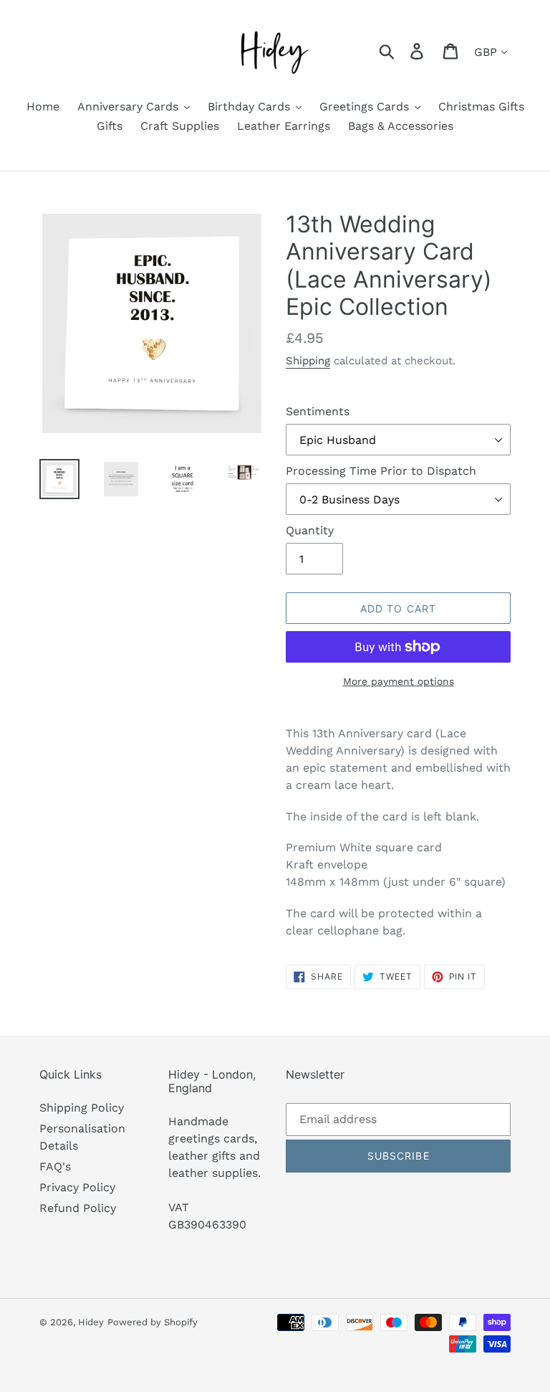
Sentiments (317, 411)
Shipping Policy (81, 1107)
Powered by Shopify (152, 1322)
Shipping (308, 360)
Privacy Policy (77, 1187)
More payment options (398, 681)
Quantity (310, 530)
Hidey (91, 1322)
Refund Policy (77, 1208)
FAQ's (55, 1166)
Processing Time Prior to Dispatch (381, 471)
